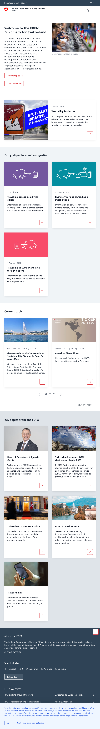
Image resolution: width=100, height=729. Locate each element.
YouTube (48, 669)
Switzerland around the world (19, 694)
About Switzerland (63, 701)
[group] (26, 352)
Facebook (12, 669)
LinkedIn (62, 669)
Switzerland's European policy (69, 694)
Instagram (34, 669)
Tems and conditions (79, 716)
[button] (46, 394)
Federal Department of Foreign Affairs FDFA (28, 9)
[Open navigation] (94, 11)
